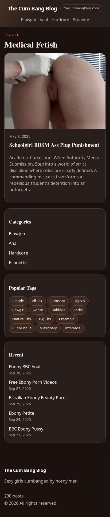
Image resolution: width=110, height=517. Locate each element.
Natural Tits (21, 318)
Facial (78, 309)
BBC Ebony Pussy (26, 429)
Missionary (48, 328)
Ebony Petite (21, 413)
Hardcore (60, 19)
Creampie (66, 318)
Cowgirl (18, 309)
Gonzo (38, 309)
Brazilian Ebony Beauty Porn (37, 398)
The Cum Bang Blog (32, 8)
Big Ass (79, 300)
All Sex (37, 300)
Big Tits (45, 318)
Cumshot (57, 300)
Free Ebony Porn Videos (33, 382)
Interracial (73, 328)
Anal (44, 19)
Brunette (81, 19)
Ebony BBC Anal (24, 367)
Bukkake (58, 309)
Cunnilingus (21, 328)
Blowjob (28, 19)
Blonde (18, 300)
